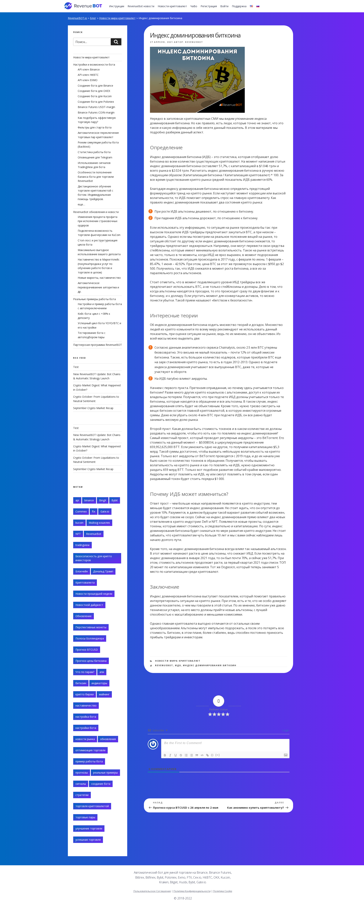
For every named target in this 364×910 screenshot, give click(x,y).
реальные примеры (105, 772)
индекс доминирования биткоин (209, 665)
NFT (78, 534)
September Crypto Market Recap (93, 408)
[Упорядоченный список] (186, 755)
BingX (102, 500)
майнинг (104, 694)
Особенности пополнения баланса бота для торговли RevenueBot (96, 177)
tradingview (82, 545)
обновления (108, 739)
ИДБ (178, 665)
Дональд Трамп (103, 571)
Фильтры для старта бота (94, 127)
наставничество (85, 705)
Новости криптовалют (172, 6)
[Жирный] (165, 755)
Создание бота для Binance (95, 85)
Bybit (114, 500)
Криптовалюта (85, 582)
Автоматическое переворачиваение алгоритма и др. (98, 287)
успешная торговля (88, 839)
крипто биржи (84, 694)
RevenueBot (194, 42)
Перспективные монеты (90, 627)
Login (285, 730)
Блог (93, 18)
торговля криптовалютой (92, 806)
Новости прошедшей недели (93, 593)
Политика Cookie (222, 891)
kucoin (79, 522)
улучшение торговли (88, 828)
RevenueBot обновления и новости (96, 212)
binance (89, 500)
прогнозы (81, 772)
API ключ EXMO (87, 80)
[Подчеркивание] (175, 755)
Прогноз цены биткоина (91, 661)
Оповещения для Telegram (95, 157)
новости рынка (85, 739)
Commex (81, 511)
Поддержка (239, 6)
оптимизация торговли (90, 750)
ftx (93, 511)
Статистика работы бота (94, 152)
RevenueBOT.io (77, 18)
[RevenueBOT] (259, 874)
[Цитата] (196, 755)
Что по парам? (84, 672)
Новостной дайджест (89, 605)
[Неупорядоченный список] (191, 755)
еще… (81, 204)
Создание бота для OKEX (94, 91)
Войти (224, 6)
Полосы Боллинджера (89, 638)
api (77, 500)
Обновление (83, 616)
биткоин (80, 683)
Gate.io (104, 511)
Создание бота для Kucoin (95, 96)
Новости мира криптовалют (117, 18)
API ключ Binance (89, 69)
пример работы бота (89, 761)
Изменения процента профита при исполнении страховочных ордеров (97, 221)
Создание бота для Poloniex (96, 101)
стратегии (82, 795)
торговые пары (85, 817)
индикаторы (99, 683)
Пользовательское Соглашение (152, 891)
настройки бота (85, 728)
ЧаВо (193, 6)
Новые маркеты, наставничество (99, 277)
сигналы (80, 784)
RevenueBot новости (141, 6)
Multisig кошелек (99, 522)
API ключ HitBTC (88, 75)
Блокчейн (81, 571)
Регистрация (209, 6)
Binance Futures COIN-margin (96, 112)
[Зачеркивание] (181, 755)
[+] (218, 755)
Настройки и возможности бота (94, 64)
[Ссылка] (207, 755)
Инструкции (116, 6)
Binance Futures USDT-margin (96, 107)
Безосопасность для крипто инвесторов (93, 558)
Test (76, 367)
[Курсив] (170, 755)
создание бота (100, 784)
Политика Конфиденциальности (192, 891)
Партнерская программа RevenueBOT (97, 345)
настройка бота (85, 716)
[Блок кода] (202, 755)
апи (102, 672)
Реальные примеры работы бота (94, 299)
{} (212, 755)
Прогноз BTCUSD (86, 649)
